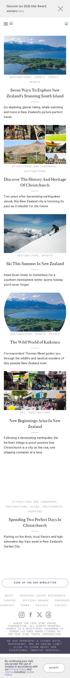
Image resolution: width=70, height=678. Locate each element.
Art (22, 412)
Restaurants (52, 506)
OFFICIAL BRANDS (36, 600)
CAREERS (10, 600)
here (21, 11)
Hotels (54, 333)
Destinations (20, 77)
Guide (35, 506)
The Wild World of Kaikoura (35, 342)
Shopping (35, 511)
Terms (9, 672)
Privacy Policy (18, 669)
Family (53, 77)
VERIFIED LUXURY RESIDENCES (43, 595)
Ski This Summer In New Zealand (35, 263)
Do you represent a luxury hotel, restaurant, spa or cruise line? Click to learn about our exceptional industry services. (35, 645)
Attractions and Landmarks (34, 166)
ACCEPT (54, 668)
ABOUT (9, 595)
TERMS (25, 605)
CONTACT (61, 605)
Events (40, 77)
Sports (35, 81)
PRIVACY (42, 605)
